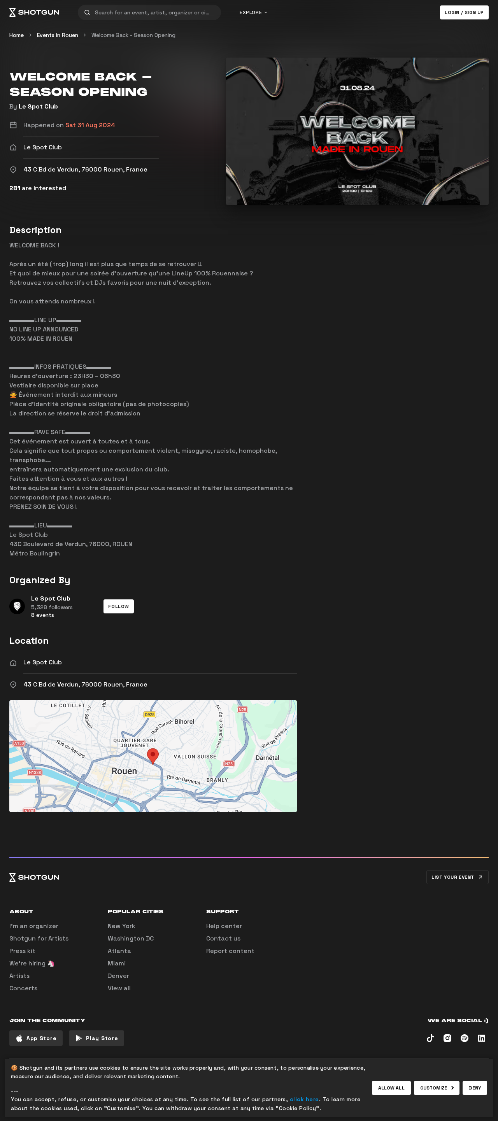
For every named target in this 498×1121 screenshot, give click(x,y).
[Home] (34, 12)
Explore (251, 12)
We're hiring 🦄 (32, 963)
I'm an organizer (33, 926)
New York (121, 926)
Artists (19, 976)
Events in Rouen (57, 35)
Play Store (102, 1038)
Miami (117, 963)
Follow (118, 606)
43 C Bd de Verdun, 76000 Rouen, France (85, 684)
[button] (118, 606)
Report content (230, 951)
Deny (475, 1088)
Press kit (22, 951)
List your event (452, 877)
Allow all (391, 1088)
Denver (118, 976)
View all (119, 988)
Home (16, 35)
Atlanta (119, 951)
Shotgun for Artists (38, 938)
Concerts (23, 988)
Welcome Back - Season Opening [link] (133, 35)
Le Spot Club (38, 106)
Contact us (223, 938)
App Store (41, 1038)
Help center (224, 926)
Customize (433, 1088)
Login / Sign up (464, 12)
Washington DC (131, 938)
